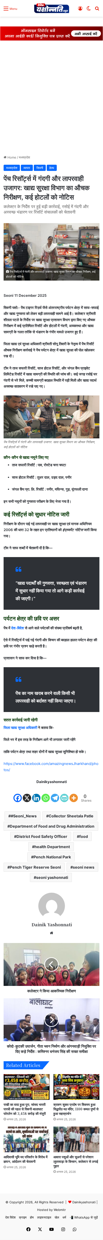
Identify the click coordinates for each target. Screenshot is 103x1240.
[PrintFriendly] (64, 794)
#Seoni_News (24, 816)
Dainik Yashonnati (51, 924)
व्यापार (26, 168)
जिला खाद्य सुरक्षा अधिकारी (20, 727)
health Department (52, 846)
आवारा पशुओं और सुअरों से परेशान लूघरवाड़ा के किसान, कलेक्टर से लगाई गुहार (75, 1161)
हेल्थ (51, 168)
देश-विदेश (17, 628)
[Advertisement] (51, 99)
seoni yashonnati (52, 877)
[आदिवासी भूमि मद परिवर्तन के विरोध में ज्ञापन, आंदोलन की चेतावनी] (27, 1139)
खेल (57, 1217)
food (83, 836)
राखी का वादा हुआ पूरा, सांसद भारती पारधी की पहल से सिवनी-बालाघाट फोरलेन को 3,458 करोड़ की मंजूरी (25, 1109)
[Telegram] (55, 794)
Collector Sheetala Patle (71, 816)
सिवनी (39, 168)
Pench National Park (52, 857)
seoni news (83, 867)
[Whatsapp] (45, 794)
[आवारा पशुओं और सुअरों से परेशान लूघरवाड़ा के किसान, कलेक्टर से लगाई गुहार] (76, 1139)
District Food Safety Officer (42, 836)
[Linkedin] (36, 794)
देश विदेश (10, 1217)
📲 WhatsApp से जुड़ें (83, 1217)
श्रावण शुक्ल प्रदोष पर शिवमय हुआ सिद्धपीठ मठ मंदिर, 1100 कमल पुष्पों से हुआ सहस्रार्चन (75, 1109)
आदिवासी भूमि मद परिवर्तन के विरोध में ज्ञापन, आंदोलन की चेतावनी (25, 1159)
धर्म (64, 1217)
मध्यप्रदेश (24, 157)
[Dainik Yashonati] (51, 8)
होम (32, 1217)
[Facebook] (17, 794)
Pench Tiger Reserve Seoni (35, 867)
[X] (27, 794)
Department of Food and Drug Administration (52, 826)
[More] (73, 794)
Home (11, 157)
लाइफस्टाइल (44, 1217)
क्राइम (23, 1217)
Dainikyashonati (84, 1202)
